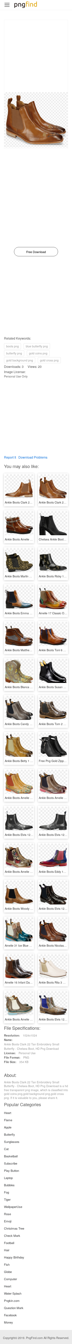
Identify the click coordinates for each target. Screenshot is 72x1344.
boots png (12, 346)
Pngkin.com (12, 1300)
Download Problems (32, 457)
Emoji (7, 1221)
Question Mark (13, 1308)
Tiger (7, 1199)
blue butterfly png (37, 346)
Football (9, 1243)
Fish (7, 1264)
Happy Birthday (14, 1257)
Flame (8, 1120)
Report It (10, 457)
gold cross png (49, 360)
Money (8, 1322)
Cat (6, 1149)
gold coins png (38, 353)
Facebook (10, 1315)
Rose (7, 1214)
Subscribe (10, 1163)
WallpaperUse (13, 1207)
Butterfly (9, 1134)
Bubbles (9, 1185)
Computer (10, 1279)
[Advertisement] (36, 56)
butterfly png (14, 353)
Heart (7, 1113)
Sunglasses (11, 1142)
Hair (6, 1250)
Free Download (36, 252)
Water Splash (12, 1293)
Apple (7, 1127)
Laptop (8, 1178)
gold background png (19, 360)
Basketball (11, 1156)
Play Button (11, 1170)
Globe (8, 1272)
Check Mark (12, 1235)
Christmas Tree (14, 1228)
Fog (6, 1192)
